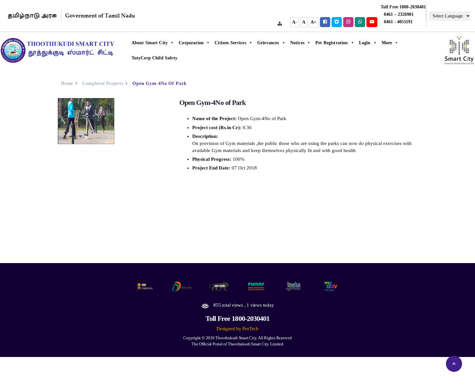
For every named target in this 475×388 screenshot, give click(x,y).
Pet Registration (331, 42)
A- (294, 22)
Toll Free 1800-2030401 (238, 318)
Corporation (191, 42)
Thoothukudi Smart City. (236, 337)
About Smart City (150, 42)
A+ (313, 22)
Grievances (268, 42)
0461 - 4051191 (398, 21)
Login (365, 42)
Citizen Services (230, 42)
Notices (297, 42)
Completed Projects (102, 83)
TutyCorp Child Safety (154, 58)
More (387, 42)
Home (67, 83)
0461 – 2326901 (399, 14)
